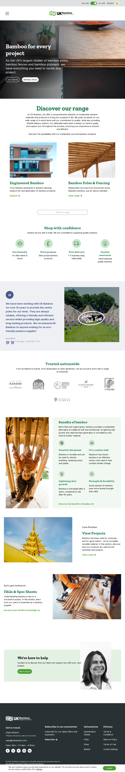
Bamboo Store (30, 79)
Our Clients (12, 79)
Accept (109, 768)
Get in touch (24, 671)
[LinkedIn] (30, 751)
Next (12, 342)
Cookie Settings (110, 749)
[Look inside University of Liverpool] (62, 400)
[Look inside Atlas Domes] (39, 384)
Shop (86, 744)
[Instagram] (24, 751)
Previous (7, 342)
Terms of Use (109, 744)
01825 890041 (12, 732)
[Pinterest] (19, 751)
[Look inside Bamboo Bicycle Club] (62, 384)
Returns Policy (110, 739)
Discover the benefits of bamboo (75, 504)
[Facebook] (8, 751)
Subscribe (50, 739)
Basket (110, 3)
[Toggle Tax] (93, 3)
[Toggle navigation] (7, 13)
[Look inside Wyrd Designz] (109, 384)
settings (39, 769)
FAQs (86, 739)
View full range (62, 212)
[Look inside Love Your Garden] (15, 384)
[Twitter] (13, 751)
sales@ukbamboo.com (16, 740)
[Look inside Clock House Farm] (86, 384)
